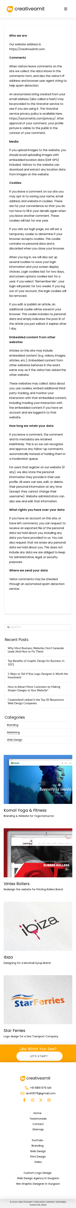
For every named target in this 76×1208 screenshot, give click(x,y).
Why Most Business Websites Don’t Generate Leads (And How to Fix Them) (36, 650)
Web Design (14, 740)
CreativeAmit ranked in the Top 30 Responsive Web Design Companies (36, 702)
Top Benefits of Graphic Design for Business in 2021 (36, 663)
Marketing (13, 732)
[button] (65, 8)
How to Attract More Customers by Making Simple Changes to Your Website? (34, 689)
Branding (12, 725)
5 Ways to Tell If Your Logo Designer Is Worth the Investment (38, 676)
